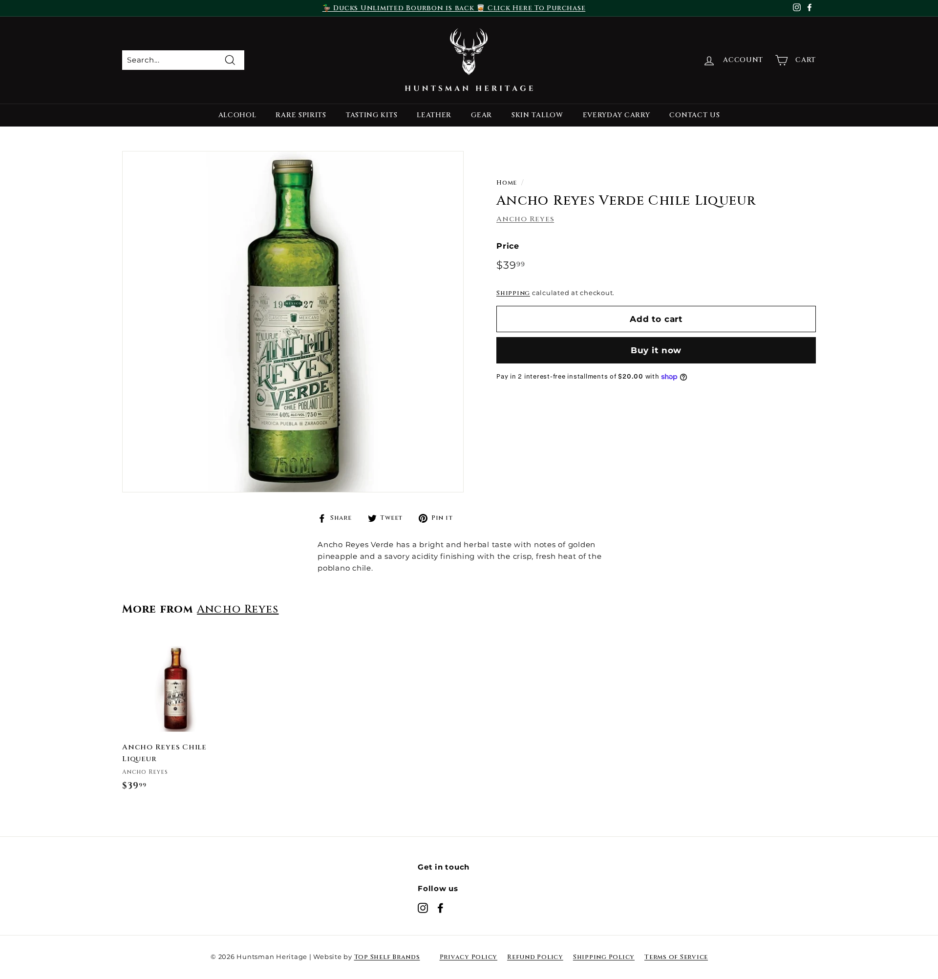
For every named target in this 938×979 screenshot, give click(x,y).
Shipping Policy (604, 957)
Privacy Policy (469, 957)
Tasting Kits (371, 115)
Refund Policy (535, 957)
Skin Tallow (537, 115)
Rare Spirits (301, 115)
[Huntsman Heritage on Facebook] (440, 907)
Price (507, 245)
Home (506, 183)
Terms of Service (676, 957)
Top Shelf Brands (387, 957)
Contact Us (694, 115)
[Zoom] (293, 321)
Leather (434, 115)
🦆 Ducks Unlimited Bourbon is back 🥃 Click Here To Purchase (454, 8)
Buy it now (656, 350)
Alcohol (237, 115)
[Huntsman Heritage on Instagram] (423, 907)
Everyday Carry (616, 115)
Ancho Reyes (525, 218)
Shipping (513, 293)
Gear (481, 115)
